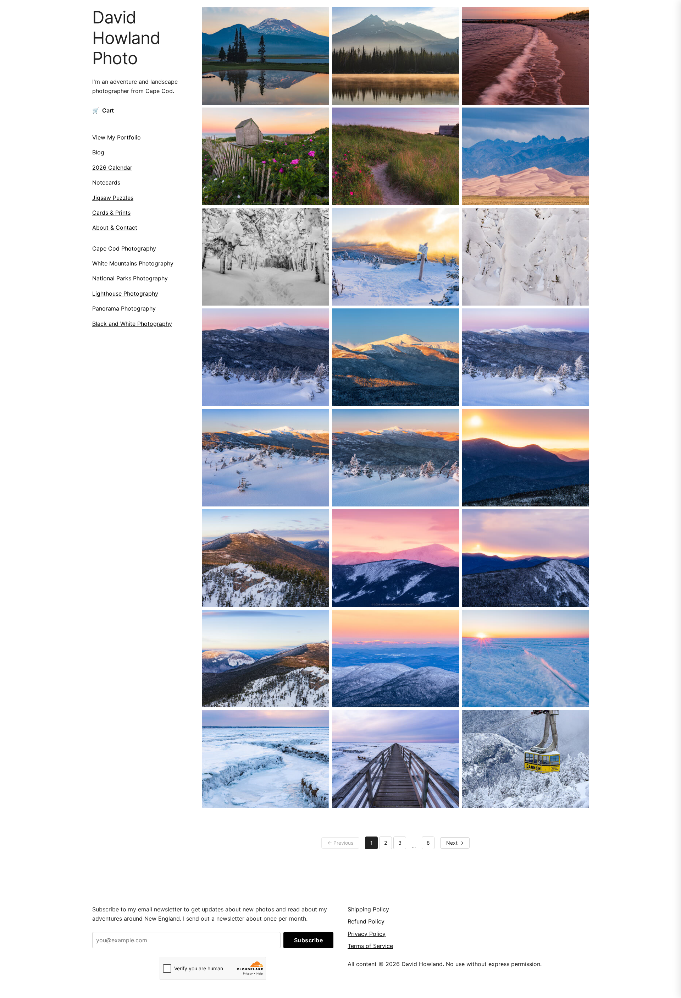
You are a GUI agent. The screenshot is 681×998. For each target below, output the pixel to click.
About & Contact (114, 227)
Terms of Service (370, 945)
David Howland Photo (126, 37)
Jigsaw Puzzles (112, 197)
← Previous (340, 843)
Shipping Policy (368, 909)
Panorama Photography (124, 308)
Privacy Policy (367, 933)
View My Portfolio (116, 137)
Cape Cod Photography (124, 248)
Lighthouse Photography (125, 293)
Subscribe (308, 940)
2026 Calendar (112, 167)
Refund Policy (366, 921)
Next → (455, 843)
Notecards (106, 182)
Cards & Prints (111, 212)
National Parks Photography (130, 278)
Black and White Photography (132, 323)
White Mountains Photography (132, 263)
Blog (98, 152)
